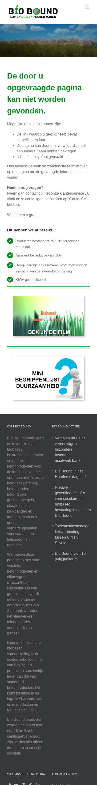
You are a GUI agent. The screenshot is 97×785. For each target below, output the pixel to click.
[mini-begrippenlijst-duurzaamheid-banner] (48, 358)
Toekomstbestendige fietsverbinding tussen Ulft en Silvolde (71, 534)
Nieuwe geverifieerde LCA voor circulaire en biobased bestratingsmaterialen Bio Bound (71, 501)
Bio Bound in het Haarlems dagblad (70, 474)
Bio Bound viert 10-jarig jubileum (71, 556)
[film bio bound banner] (48, 298)
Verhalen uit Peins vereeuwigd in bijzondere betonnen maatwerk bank (70, 449)
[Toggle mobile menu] (87, 7)
